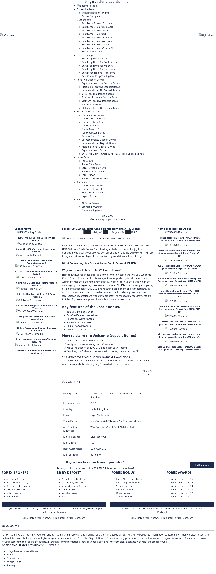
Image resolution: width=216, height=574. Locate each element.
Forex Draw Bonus (92, 125)
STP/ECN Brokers (15, 489)
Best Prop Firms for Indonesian (99, 69)
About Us (11, 554)
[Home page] (87, 5)
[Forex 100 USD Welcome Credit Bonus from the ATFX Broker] (96, 238)
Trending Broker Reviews (95, 12)
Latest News (88, 175)
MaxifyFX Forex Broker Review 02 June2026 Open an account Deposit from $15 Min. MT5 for (179, 253)
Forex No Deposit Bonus (90, 79)
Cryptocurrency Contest (95, 150)
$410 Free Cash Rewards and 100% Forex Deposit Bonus (113, 153)
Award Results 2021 (182, 496)
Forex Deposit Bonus (88, 111)
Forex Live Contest (92, 189)
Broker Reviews (85, 9)
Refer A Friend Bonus (93, 136)
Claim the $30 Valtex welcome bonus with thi (36, 250)
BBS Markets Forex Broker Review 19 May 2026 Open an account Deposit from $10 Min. (179, 267)
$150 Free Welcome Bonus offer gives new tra (36, 340)
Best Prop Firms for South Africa (100, 62)
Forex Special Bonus (93, 115)
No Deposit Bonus (92, 104)
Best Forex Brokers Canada (97, 37)
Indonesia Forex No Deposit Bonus (101, 90)
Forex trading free (92, 210)
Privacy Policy (13, 561)
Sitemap (11, 565)
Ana (79, 199)
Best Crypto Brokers (93, 51)
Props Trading (85, 55)
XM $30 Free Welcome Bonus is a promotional (37, 318)
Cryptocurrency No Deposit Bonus (101, 83)
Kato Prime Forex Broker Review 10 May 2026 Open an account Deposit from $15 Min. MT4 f (179, 280)
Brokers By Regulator (18, 486)
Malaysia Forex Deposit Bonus (98, 146)
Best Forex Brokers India (95, 44)
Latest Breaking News (94, 167)
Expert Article (89, 196)
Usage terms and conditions (22, 551)
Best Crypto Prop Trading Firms (99, 76)
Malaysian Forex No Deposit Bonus (101, 86)
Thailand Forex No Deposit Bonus (100, 97)
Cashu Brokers (69, 489)
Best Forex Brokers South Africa (99, 48)
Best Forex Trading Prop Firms (98, 72)
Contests (82, 182)
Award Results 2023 (182, 489)
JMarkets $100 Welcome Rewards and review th (36, 351)
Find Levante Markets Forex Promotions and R (36, 261)
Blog (63, 496)
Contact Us (12, 558)
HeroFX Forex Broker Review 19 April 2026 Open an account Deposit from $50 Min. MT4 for (179, 294)
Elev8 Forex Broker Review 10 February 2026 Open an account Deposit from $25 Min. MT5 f (179, 323)
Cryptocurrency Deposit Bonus (99, 139)
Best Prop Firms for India (95, 58)
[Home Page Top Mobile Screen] (108, 219)
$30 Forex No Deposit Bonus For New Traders (36, 306)
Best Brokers (84, 19)
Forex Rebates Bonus (93, 132)
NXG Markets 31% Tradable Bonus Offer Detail (37, 273)
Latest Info (83, 157)
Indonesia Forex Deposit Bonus (99, 143)
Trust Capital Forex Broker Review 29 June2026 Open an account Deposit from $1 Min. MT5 (179, 239)
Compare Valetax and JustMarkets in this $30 (36, 284)
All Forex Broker (15, 479)
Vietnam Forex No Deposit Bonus (100, 101)
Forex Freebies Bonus (94, 122)
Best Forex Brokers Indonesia (98, 23)
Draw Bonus (123, 493)
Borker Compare (91, 16)
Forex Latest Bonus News (96, 178)
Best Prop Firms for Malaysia (98, 65)
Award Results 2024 (182, 486)
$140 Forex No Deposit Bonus (98, 93)
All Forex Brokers (91, 203)
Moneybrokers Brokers (74, 486)
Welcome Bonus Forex (94, 192)
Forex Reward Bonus (93, 129)
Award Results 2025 (182, 482)
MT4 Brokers (13, 493)
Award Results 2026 (182, 479)
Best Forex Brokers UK (94, 34)
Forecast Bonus (124, 489)
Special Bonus (124, 486)
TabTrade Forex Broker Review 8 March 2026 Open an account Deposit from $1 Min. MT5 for (179, 309)
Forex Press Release (93, 171)
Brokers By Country (17, 482)
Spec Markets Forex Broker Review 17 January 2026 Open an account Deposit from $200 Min (179, 348)
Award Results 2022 (182, 493)
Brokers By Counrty (92, 206)
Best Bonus (12, 496)
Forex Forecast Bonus (94, 118)
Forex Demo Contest (93, 185)
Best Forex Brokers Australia (97, 41)
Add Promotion (202, 465)
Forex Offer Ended (92, 164)
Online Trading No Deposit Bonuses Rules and (36, 329)
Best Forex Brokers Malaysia (97, 26)
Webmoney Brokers (72, 482)
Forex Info (87, 160)
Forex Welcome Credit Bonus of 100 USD (113, 263)
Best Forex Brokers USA (95, 30)
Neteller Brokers (70, 493)
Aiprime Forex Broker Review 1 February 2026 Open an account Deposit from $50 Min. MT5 (179, 335)
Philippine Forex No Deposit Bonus (101, 108)
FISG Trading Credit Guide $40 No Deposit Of (36, 239)
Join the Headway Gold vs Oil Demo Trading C (36, 295)
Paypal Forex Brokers (73, 479)
